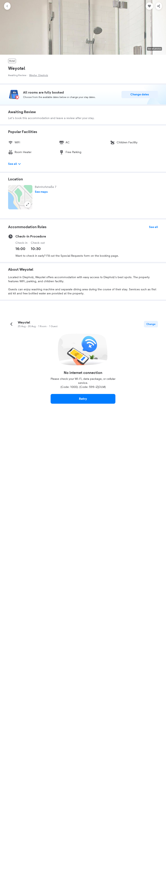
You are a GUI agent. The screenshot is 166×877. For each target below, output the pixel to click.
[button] (20, 197)
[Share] (158, 6)
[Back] (7, 6)
